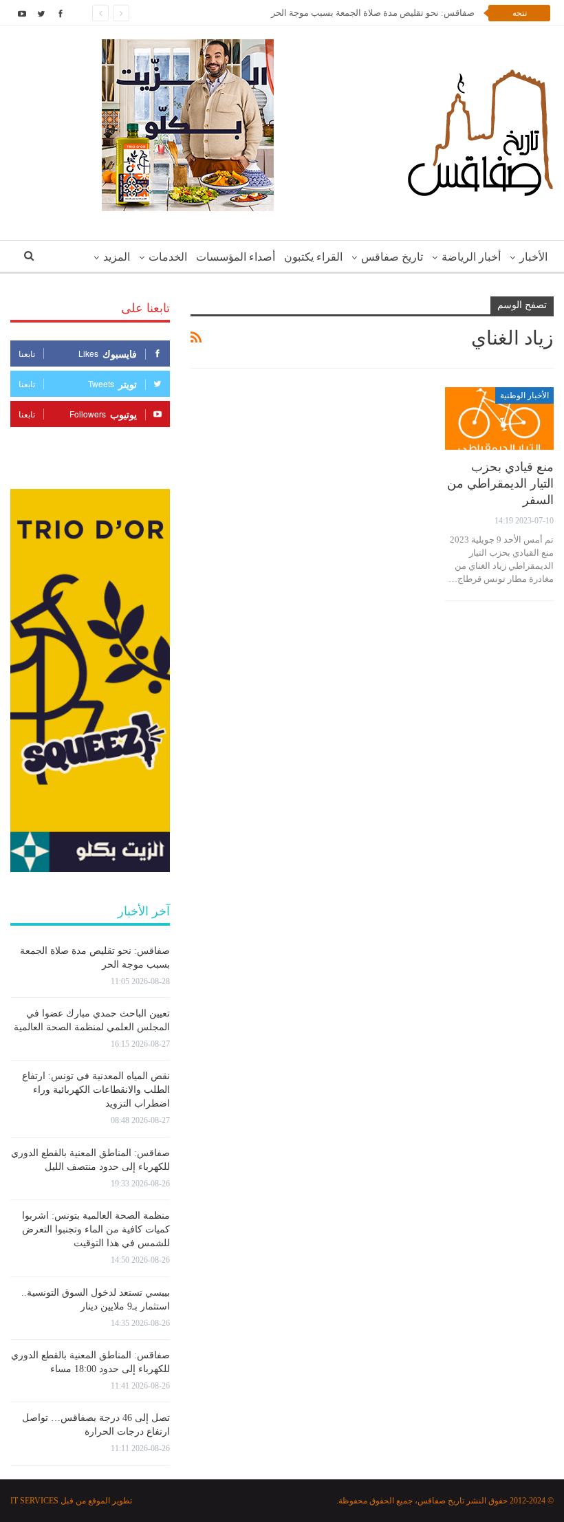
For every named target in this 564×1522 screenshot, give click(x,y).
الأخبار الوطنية (524, 395)
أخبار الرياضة (471, 257)
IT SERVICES (34, 1500)
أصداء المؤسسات (235, 257)
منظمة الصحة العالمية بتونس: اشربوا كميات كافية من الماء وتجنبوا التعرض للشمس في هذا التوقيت (96, 1229)
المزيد (116, 257)
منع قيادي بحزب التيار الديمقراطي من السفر (500, 483)
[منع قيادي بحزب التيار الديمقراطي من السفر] (499, 418)
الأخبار (533, 257)
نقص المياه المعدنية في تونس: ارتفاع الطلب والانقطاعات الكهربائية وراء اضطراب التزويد (96, 1090)
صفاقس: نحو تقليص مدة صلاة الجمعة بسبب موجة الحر (373, 13)
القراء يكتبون (313, 257)
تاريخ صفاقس (392, 257)
